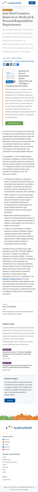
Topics (5, 457)
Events (5, 464)
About (4, 472)
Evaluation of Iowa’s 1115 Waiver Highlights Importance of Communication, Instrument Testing (17, 354)
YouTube (7, 449)
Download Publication (14, 123)
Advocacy (5, 467)
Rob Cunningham (17, 58)
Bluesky (7, 439)
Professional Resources (10, 462)
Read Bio (19, 314)
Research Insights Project (12, 279)
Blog (4, 469)
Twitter (7, 444)
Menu (32, 3)
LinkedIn (7, 447)
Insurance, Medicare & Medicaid (24, 61)
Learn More (10, 400)
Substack (7, 442)
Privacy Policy (7, 479)
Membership (6, 459)
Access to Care (7, 61)
